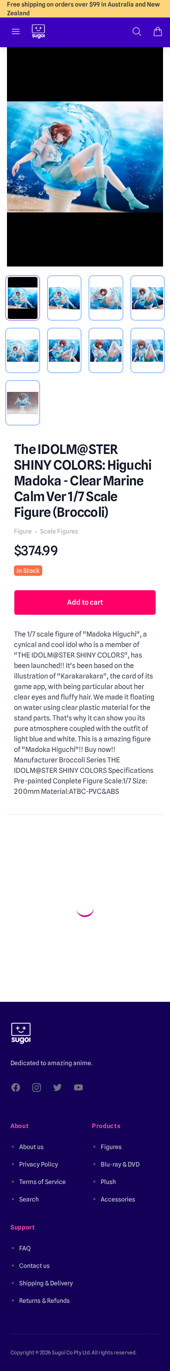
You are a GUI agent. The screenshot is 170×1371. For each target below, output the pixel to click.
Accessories (118, 1199)
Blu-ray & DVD (120, 1164)
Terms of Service (42, 1181)
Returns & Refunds (44, 1300)
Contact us (34, 1265)
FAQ (25, 1248)
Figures (111, 1146)
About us (31, 1146)
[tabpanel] (85, 157)
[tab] (22, 298)
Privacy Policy (38, 1164)
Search (29, 1199)
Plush (108, 1181)
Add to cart (85, 602)
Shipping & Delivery (46, 1283)
